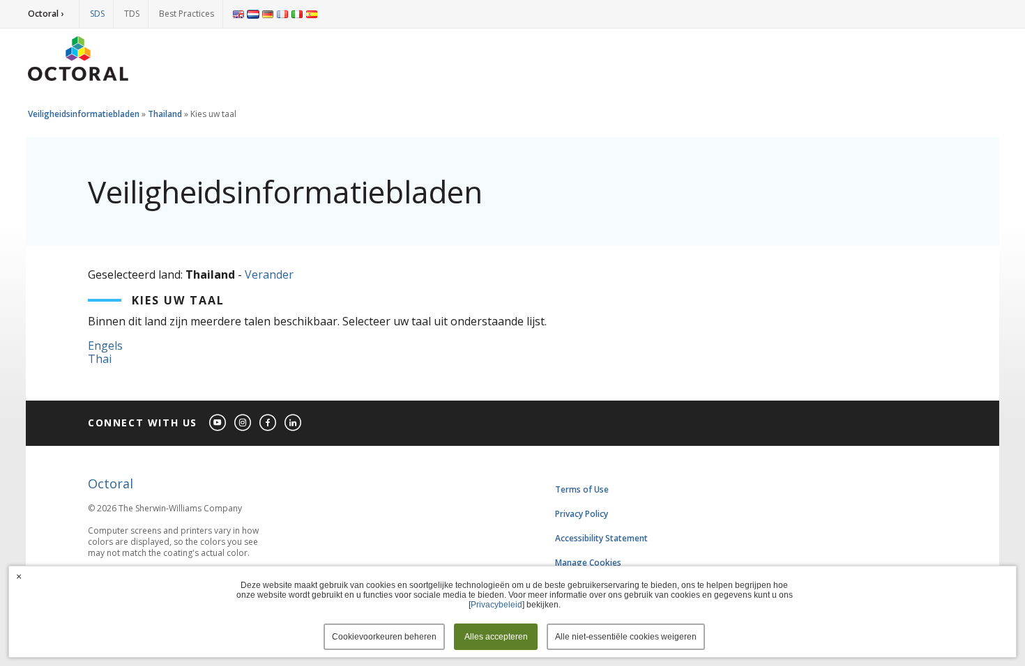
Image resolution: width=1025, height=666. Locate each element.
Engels (105, 345)
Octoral (110, 483)
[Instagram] (243, 423)
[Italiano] (297, 14)
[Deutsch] (267, 14)
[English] (238, 14)
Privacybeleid (496, 605)
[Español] (311, 14)
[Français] (282, 14)
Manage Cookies (588, 562)
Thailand (165, 114)
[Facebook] (268, 423)
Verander (269, 274)
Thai (100, 358)
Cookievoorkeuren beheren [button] (384, 637)
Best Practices (186, 14)
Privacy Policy (581, 514)
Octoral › (45, 14)
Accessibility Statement (601, 538)
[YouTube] (218, 423)
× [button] (19, 576)
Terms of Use (582, 489)
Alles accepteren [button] (496, 637)
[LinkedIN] (293, 423)
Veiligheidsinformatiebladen (83, 114)
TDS (131, 14)
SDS (97, 14)
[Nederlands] (253, 14)
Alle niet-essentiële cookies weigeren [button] (626, 637)
